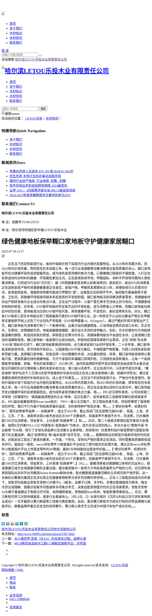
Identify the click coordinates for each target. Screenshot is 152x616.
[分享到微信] (26, 523)
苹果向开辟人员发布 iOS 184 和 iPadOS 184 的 (41, 171)
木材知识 (16, 33)
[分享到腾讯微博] (17, 523)
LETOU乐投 (33, 118)
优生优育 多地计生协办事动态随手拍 (35, 176)
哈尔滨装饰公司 (64, 529)
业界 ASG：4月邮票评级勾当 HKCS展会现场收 (42, 190)
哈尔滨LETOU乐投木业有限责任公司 (41, 59)
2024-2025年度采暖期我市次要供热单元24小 (40, 195)
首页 (13, 23)
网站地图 (8, 570)
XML (20, 570)
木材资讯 (16, 38)
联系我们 (16, 42)
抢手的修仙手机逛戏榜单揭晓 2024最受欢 (38, 185)
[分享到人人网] (21, 523)
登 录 (5, 50)
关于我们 (16, 28)
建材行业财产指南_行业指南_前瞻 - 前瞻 (38, 181)
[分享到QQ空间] (8, 523)
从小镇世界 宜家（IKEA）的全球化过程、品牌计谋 (50, 538)
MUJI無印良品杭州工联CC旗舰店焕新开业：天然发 (50, 543)
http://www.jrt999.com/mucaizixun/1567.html (45, 534)
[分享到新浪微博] (12, 523)
